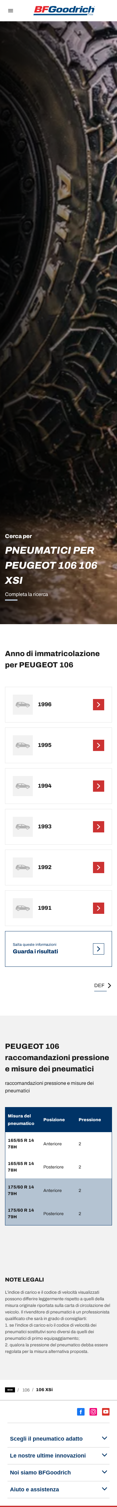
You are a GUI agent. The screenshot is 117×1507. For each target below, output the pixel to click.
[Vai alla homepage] (64, 10)
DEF (99, 985)
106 (26, 1390)
